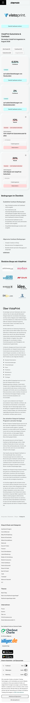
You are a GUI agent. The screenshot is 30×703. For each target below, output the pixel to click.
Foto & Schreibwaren (6, 551)
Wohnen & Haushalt (6, 579)
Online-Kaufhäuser (5, 562)
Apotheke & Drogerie (6, 529)
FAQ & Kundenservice (6, 617)
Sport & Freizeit (5, 571)
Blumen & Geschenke (6, 537)
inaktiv (22, 670)
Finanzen (3, 548)
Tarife (2, 574)
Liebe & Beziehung (5, 554)
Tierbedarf (3, 576)
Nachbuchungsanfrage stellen (8, 598)
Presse (3, 608)
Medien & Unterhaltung (6, 557)
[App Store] (7, 652)
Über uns (3, 614)
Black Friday (4, 592)
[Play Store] (7, 656)
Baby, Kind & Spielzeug (6, 534)
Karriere (3, 611)
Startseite (10, 516)
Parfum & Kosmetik (5, 565)
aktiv (22, 665)
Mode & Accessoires (6, 560)
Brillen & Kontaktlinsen (6, 540)
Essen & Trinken (5, 546)
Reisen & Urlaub (5, 568)
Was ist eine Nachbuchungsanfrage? (9, 595)
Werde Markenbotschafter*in (8, 620)
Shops (16, 516)
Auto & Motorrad (5, 532)
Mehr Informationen (19, 692)
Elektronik (3, 543)
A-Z (2, 582)
